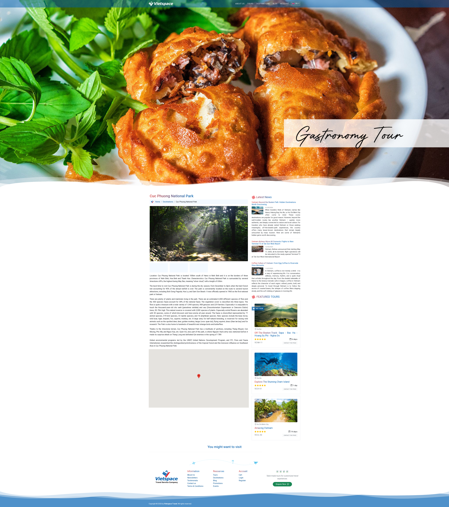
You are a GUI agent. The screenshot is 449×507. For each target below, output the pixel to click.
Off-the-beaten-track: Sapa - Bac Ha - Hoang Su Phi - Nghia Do (276, 334)
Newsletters (192, 478)
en (296, 3)
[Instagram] (284, 471)
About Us (239, 4)
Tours (250, 4)
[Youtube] (287, 471)
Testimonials (192, 480)
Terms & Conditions (195, 486)
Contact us (191, 483)
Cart (240, 475)
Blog (275, 4)
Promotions (218, 483)
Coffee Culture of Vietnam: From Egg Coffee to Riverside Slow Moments (275, 264)
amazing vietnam (264, 428)
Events (216, 486)
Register (242, 480)
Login (241, 478)
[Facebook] (281, 471)
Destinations (263, 4)
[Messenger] (277, 471)
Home (157, 202)
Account (284, 4)
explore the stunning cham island (272, 381)
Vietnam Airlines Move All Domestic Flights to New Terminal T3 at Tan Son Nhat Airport (272, 242)
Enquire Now (281, 484)
